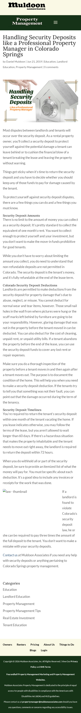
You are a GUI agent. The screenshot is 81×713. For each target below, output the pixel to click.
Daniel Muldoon (15, 61)
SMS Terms (45, 667)
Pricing (35, 644)
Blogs (33, 650)
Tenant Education (15, 625)
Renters (21, 644)
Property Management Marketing (33, 674)
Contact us (10, 555)
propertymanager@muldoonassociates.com (42, 701)
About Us (49, 644)
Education (50, 61)
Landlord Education (16, 597)
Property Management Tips (22, 611)
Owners (7, 644)
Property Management (29, 67)
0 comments (51, 67)
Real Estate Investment (19, 618)
